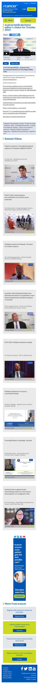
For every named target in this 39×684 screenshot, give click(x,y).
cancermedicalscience (10, 79)
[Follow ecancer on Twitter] (25, 668)
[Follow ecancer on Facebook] (22, 668)
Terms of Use (7, 674)
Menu (10, 20)
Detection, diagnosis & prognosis (19, 129)
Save (5, 63)
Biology (15, 127)
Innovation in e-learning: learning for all (14, 116)
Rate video (14, 63)
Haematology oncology (17, 123)
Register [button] (32, 9)
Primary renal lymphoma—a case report (14, 108)
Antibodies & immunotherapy (19, 131)
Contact (5, 668)
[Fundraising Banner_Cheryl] (19, 569)
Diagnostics (6, 131)
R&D (12, 125)
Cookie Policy (7, 672)
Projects (5, 670)
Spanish (33, 3)
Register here (19, 616)
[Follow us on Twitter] (15, 536)
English (26, 3)
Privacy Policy (7, 678)
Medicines (7, 125)
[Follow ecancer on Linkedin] (30, 668)
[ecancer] (10, 6)
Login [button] (24, 9)
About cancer (19, 645)
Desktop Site (7, 676)
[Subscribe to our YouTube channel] (24, 536)
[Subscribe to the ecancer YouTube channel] (34, 668)
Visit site (19, 630)
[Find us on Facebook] (21, 536)
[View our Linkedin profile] (18, 536)
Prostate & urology (30, 123)
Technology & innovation (22, 125)
